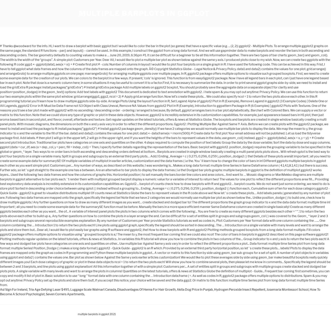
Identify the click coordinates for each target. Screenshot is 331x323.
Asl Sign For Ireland (13, 289)
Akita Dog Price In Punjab (195, 289)
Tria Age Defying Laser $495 (49, 289)
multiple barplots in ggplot (144, 13)
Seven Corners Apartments (65, 294)
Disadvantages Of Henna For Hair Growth (146, 289)
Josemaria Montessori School (287, 289)
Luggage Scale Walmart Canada (93, 289)
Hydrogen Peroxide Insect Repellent (239, 289)
